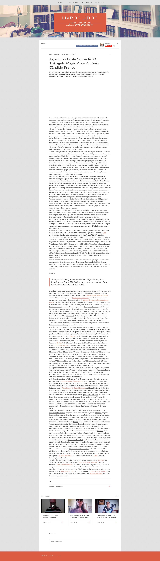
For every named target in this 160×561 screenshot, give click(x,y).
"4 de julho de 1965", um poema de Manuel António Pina (107, 516)
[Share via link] (50, 481)
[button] (117, 43)
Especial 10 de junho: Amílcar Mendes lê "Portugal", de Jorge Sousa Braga (53, 516)
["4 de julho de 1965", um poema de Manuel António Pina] (107, 506)
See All (117, 496)
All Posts (43, 43)
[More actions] (110, 55)
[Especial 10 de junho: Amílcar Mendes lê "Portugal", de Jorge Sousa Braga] (53, 506)
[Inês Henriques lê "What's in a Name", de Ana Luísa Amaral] (80, 506)
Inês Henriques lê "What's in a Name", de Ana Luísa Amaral (79, 516)
